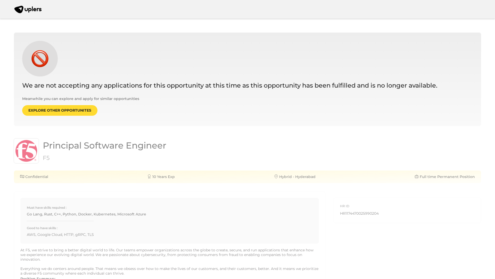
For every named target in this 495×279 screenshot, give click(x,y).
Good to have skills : (42, 228)
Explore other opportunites (59, 110)
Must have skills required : (47, 208)
